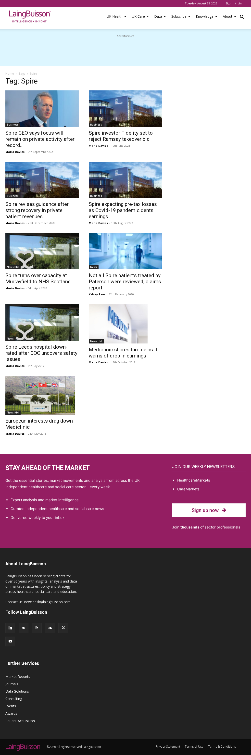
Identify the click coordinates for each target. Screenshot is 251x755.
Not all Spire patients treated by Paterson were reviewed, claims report (125, 281)
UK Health (115, 16)
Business (13, 124)
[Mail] (23, 628)
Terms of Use (194, 746)
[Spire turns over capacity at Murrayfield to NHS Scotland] (42, 251)
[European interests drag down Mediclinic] (42, 395)
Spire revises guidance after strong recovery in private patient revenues (37, 210)
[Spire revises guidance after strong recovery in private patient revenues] (42, 180)
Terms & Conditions (222, 746)
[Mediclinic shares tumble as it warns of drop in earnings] (125, 323)
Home (9, 73)
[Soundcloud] (50, 628)
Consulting (13, 698)
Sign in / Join (234, 3)
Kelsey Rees (97, 294)
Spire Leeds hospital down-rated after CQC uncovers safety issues (41, 353)
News (93, 267)
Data (158, 16)
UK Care (138, 16)
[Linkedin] (10, 628)
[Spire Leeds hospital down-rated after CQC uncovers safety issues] (42, 322)
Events (10, 706)
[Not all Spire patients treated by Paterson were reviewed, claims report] (125, 251)
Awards (11, 713)
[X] (63, 628)
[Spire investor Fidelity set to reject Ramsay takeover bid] (125, 108)
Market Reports (17, 676)
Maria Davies (15, 152)
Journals (11, 684)
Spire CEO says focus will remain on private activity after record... (40, 139)
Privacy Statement (168, 746)
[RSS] (37, 628)
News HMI (13, 267)
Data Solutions (17, 691)
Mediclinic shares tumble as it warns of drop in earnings (123, 353)
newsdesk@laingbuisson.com (47, 601)
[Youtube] (10, 641)
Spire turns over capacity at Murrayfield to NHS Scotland (38, 278)
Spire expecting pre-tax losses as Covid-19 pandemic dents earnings (123, 210)
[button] (242, 18)
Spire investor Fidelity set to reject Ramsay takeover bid (121, 136)
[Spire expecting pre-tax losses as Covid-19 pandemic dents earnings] (125, 180)
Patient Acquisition (20, 720)
